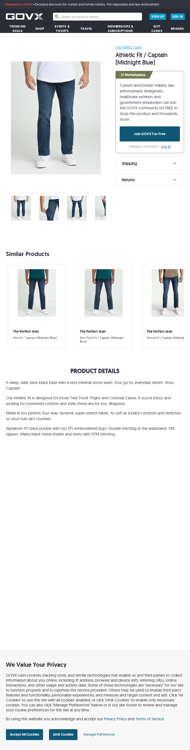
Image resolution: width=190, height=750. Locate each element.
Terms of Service (150, 718)
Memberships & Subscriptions (121, 28)
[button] (150, 163)
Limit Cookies (63, 734)
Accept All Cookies (24, 734)
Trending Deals (17, 28)
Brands (177, 29)
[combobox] (97, 17)
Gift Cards (156, 28)
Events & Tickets (62, 28)
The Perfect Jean (128, 47)
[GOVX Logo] (24, 16)
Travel (86, 29)
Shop (39, 29)
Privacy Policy (115, 718)
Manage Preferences (99, 734)
